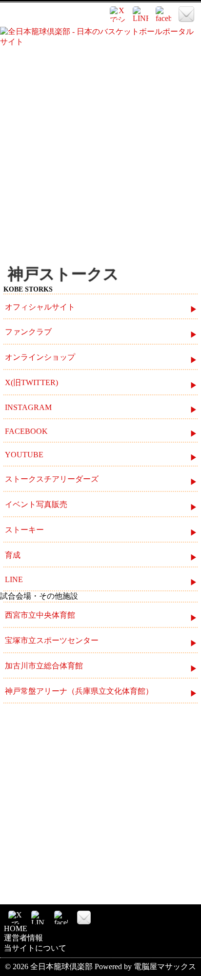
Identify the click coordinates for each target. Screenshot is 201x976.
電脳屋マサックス (165, 966)
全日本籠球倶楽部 (61, 966)
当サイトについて (35, 948)
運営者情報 (23, 938)
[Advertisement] (100, 155)
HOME (15, 928)
